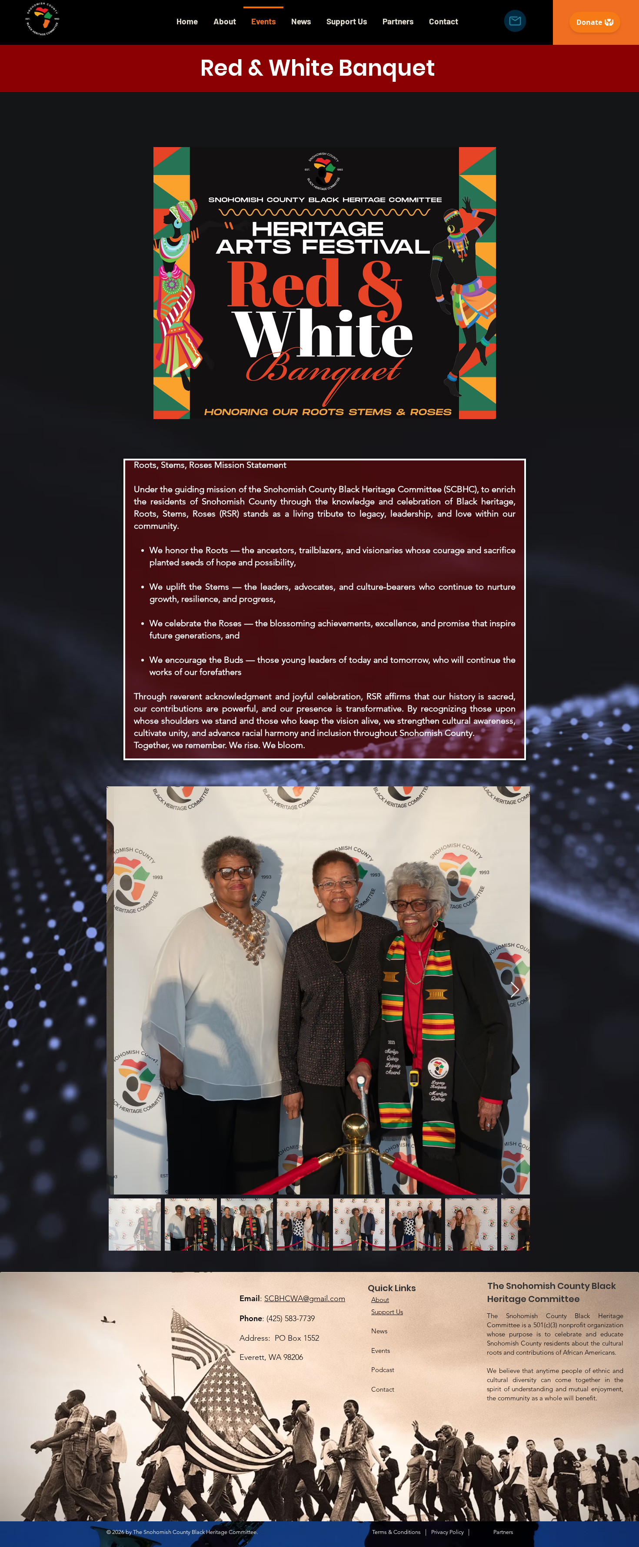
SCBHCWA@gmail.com (304, 1298)
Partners (503, 1532)
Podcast (382, 1370)
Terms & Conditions (396, 1532)
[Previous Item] (121, 990)
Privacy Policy (447, 1532)
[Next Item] (515, 990)
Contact (382, 1389)
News (379, 1331)
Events (380, 1350)
